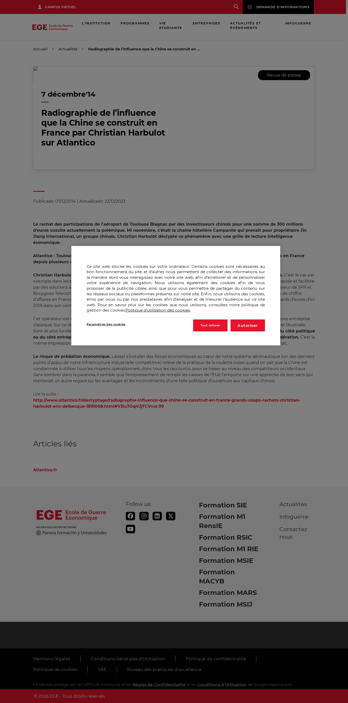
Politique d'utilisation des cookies (157, 310)
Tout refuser (210, 325)
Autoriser (247, 325)
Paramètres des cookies (106, 324)
